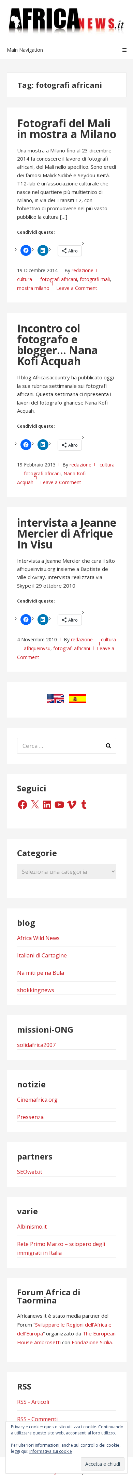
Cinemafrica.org (37, 1099)
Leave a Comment (76, 288)
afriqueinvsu (37, 648)
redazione (82, 270)
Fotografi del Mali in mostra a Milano (66, 128)
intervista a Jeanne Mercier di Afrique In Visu (66, 533)
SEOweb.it (29, 1172)
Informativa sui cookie (50, 1451)
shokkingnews (35, 990)
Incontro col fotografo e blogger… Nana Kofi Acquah (57, 344)
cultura (24, 279)
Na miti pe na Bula (40, 972)
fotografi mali (95, 279)
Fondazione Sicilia (92, 1342)
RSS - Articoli (33, 1402)
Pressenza (30, 1117)
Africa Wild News (38, 938)
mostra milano (33, 288)
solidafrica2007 (36, 1045)
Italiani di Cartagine (42, 955)
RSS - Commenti (37, 1419)
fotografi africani (58, 279)
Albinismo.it (32, 1226)
